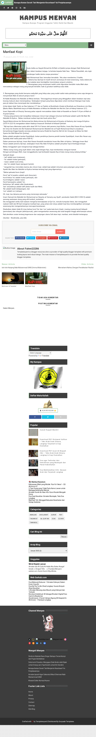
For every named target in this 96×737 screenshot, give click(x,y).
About (30, 695)
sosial (31, 57)
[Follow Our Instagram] (61, 417)
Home (30, 692)
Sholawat (43, 515)
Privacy (31, 699)
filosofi (21, 57)
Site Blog (31, 709)
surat (53, 515)
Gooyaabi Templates (66, 721)
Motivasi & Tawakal (9, 286)
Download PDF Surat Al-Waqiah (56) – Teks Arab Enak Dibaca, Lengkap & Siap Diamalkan (53, 453)
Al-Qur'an (45, 519)
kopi (26, 57)
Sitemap (31, 706)
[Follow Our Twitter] (48, 417)
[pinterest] (12, 8)
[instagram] (16, 8)
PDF (60, 515)
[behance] (24, 8)
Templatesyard (41, 721)
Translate (45, 356)
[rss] (20, 8)
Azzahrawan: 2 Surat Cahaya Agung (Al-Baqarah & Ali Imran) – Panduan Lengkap (47, 599)
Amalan (33, 515)
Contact (31, 702)
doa (53, 519)
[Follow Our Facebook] (35, 417)
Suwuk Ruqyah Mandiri (49, 430)
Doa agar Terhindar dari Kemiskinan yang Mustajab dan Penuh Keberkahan (53, 463)
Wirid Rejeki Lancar (37, 564)
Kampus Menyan (48, 18)
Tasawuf (34, 519)
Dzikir (61, 519)
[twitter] (8, 8)
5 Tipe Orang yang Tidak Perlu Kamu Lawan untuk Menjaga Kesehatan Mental (47, 489)
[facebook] (4, 8)
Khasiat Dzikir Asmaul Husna (39, 681)
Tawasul (34, 522)
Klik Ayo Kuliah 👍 (49, 410)
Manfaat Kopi (30, 286)
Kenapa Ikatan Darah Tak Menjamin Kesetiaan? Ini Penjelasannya (42, 3)
